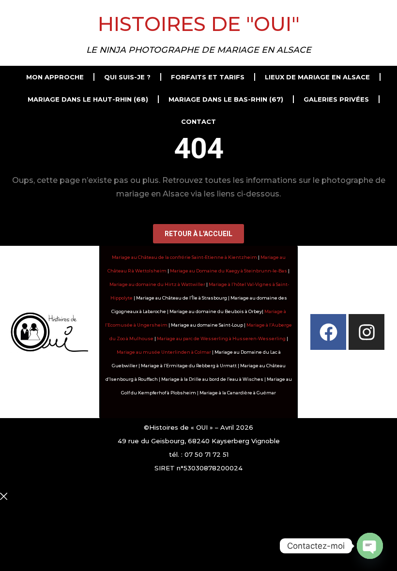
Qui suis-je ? (127, 77)
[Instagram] (366, 332)
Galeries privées (336, 99)
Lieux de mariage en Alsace (317, 77)
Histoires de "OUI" (199, 24)
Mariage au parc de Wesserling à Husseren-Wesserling (221, 338)
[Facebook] (328, 332)
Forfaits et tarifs (207, 77)
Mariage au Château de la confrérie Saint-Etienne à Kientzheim (184, 257)
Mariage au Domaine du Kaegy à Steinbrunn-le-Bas (228, 270)
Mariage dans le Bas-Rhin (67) (225, 99)
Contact (198, 121)
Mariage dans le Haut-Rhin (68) (88, 99)
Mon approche (55, 77)
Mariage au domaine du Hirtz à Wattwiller (157, 284)
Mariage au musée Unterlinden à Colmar (164, 352)
